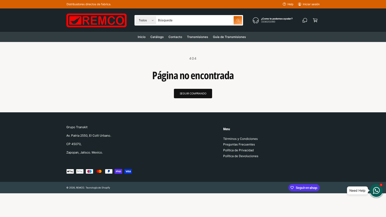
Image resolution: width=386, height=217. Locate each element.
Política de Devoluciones (240, 156)
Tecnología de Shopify (98, 187)
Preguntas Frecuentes (239, 144)
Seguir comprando (193, 93)
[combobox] (200, 20)
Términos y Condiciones (240, 139)
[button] (315, 20)
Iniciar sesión (311, 4)
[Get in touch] (305, 20)
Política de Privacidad (238, 150)
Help (290, 4)
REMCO (80, 187)
